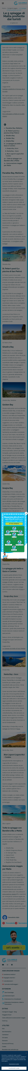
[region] (14, 1061)
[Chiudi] (26, 1053)
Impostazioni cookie (14, 1064)
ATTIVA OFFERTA (14, 523)
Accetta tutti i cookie (14, 1068)
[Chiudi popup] (26, 513)
